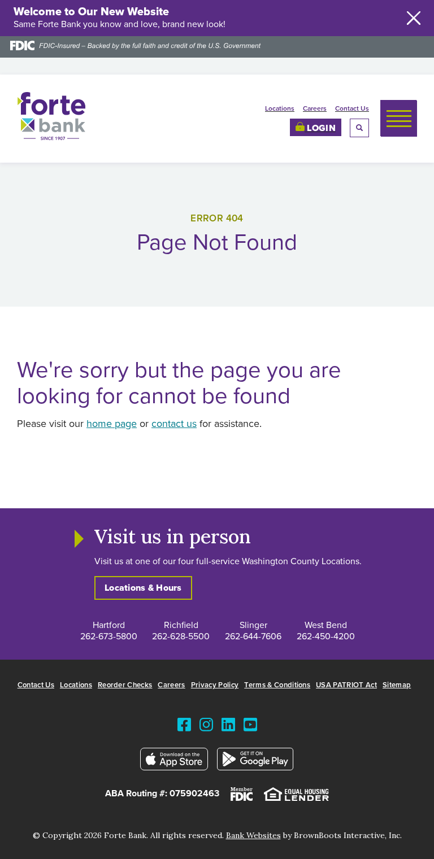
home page (111, 424)
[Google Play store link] (255, 761)
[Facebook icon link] (184, 727)
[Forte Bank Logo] (51, 137)
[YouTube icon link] (250, 727)
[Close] (413, 18)
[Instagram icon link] (206, 727)
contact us (174, 424)
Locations (279, 109)
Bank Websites (253, 835)
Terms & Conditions (277, 685)
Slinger (253, 625)
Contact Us (352, 109)
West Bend (326, 625)
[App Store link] (174, 761)
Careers (315, 109)
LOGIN (320, 128)
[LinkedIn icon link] (228, 727)
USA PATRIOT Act (346, 685)
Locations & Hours (143, 587)
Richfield (181, 625)
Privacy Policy (215, 685)
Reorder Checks (125, 685)
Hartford (109, 625)
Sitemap (397, 685)
